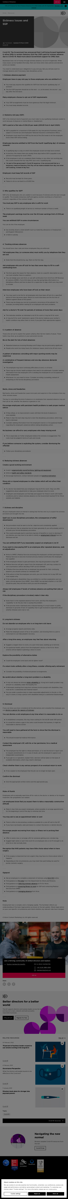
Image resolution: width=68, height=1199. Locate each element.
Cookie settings (15, 1193)
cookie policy (52, 1189)
